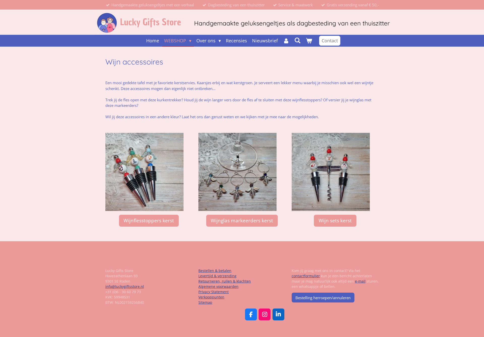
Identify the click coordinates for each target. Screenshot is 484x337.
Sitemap (205, 302)
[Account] (286, 41)
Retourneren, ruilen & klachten (224, 281)
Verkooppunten (211, 297)
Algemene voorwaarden (218, 286)
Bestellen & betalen (214, 270)
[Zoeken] (297, 40)
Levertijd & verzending (217, 275)
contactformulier (306, 275)
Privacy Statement (213, 291)
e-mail (360, 281)
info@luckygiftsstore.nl (124, 286)
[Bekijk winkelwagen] (309, 41)
